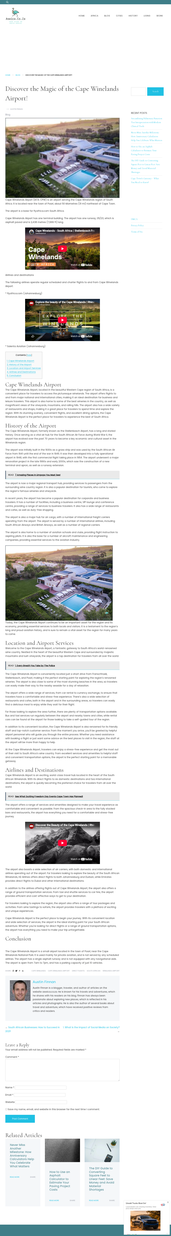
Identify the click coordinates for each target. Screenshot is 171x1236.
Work (159, 15)
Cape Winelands (39, 971)
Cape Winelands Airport (20, 360)
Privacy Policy (137, 225)
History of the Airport (19, 364)
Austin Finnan (16, 109)
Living (147, 15)
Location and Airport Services (24, 368)
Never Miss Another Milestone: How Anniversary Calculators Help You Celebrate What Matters (22, 1155)
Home (82, 15)
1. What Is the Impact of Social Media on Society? (91, 1027)
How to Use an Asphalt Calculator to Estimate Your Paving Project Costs (59, 1181)
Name (9, 1087)
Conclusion (14, 375)
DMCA (134, 219)
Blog (107, 15)
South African (93, 971)
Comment (12, 1057)
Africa (94, 15)
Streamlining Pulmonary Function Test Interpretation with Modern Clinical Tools (146, 122)
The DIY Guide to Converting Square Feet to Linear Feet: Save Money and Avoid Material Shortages (101, 1179)
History (133, 15)
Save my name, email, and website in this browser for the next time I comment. (54, 1109)
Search (155, 91)
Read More (14, 1177)
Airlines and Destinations (21, 371)
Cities (119, 15)
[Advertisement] (85, 47)
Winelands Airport (111, 971)
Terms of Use (137, 231)
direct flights (78, 971)
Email (9, 1094)
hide (29, 355)
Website (10, 1102)
